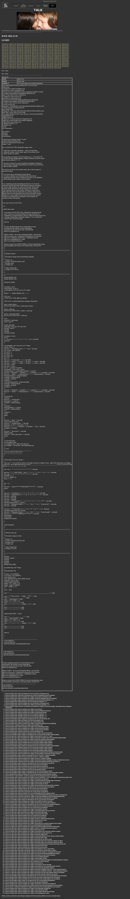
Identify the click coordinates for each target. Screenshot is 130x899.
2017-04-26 (35, 63)
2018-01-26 (35, 61)
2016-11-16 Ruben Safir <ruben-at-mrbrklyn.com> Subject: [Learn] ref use (23, 821)
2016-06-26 (42, 64)
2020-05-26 (27, 56)
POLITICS (31, 5)
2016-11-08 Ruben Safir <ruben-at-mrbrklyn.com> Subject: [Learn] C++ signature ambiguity (28, 758)
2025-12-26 (65, 44)
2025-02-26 (5, 47)
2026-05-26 (27, 44)
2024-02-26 (27, 48)
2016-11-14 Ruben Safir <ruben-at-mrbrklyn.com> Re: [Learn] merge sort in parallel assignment (29, 806)
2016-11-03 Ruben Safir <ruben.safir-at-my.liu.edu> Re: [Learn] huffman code (24, 722)
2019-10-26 (12, 58)
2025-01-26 (12, 47)
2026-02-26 (50, 44)
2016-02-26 (5, 66)
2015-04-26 (12, 67)
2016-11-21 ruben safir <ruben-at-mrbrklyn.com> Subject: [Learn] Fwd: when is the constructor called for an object (34, 840)
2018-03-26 (20, 61)
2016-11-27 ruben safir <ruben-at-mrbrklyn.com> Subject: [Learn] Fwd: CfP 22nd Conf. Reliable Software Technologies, (35, 872)
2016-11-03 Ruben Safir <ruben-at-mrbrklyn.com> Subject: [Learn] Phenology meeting (26, 726)
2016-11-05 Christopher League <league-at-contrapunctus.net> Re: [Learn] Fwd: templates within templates (32, 734)
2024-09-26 (42, 47)
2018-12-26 (20, 60)
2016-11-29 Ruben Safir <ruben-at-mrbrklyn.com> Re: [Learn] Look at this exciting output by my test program (32, 877)
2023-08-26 (5, 50)
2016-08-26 (27, 64)
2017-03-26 (42, 63)
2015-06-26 (65, 66)
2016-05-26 (50, 64)
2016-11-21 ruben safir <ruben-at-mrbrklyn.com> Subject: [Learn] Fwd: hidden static (26, 834)
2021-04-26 (12, 55)
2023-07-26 (12, 50)
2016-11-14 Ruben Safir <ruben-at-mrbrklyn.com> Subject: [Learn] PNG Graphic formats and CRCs (30, 810)
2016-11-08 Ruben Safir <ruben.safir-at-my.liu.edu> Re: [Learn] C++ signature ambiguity (27, 756)
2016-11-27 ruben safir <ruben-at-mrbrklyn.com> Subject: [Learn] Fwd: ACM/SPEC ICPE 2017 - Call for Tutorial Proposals (35, 869)
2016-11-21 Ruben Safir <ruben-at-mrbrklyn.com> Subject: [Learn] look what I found (26, 845)
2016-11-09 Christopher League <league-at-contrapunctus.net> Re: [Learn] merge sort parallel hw (29, 763)
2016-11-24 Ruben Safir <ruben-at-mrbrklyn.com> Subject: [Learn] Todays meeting (26, 858)
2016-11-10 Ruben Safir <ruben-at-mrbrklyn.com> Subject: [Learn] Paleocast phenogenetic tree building (31, 798)
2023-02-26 (50, 50)
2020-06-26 (20, 56)
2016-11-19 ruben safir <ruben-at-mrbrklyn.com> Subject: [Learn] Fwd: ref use (25, 829)
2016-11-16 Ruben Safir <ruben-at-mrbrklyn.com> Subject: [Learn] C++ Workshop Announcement (29, 818)
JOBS (38, 5)
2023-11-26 (50, 48)
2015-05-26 (5, 67)
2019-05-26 (50, 58)
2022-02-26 (5, 53)
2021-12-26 (20, 53)
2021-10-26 (35, 53)
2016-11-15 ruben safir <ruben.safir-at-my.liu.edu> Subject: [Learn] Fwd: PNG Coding (26, 814)
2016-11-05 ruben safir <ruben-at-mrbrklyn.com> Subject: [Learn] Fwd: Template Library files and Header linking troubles (35, 737)
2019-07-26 (35, 58)
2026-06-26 (20, 44)
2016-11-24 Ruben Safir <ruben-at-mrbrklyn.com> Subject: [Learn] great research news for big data (30, 855)
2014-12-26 (42, 67)
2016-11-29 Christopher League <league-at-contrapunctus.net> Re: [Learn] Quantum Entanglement (30, 880)
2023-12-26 (42, 48)
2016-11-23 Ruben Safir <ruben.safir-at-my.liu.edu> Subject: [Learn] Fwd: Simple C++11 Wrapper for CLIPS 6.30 (33, 852)
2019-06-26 (42, 58)
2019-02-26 (5, 60)
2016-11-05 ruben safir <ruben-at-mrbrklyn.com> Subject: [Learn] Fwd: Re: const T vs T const (28, 736)
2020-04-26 (35, 56)
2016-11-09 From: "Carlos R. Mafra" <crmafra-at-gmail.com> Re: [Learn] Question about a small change (31, 775)
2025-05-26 (50, 45)
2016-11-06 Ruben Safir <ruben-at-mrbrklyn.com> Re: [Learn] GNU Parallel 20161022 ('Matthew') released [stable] (34, 752)
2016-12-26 (65, 63)
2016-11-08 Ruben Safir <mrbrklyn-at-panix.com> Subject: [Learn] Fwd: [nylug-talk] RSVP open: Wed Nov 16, (32, 761)
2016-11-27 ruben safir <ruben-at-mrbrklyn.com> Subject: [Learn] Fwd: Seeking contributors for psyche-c (31, 874)
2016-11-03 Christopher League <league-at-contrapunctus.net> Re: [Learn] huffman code (27, 718)
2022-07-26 (35, 52)
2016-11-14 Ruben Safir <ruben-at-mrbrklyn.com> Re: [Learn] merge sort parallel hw (26, 807)
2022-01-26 (12, 53)
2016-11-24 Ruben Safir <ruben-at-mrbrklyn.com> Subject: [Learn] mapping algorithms (27, 856)
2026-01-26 (57, 44)
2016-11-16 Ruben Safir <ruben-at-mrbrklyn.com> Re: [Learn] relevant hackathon (25, 817)
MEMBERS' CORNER (45, 6)
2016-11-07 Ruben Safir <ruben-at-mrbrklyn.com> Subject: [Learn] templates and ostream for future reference (33, 753)
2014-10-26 (57, 67)
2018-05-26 (5, 61)
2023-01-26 (57, 50)
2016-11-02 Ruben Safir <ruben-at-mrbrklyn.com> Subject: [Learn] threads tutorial (26, 712)
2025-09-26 (20, 45)
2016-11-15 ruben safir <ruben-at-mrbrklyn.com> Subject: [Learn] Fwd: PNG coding (26, 812)
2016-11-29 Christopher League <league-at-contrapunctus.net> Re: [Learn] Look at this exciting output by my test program (36, 875)
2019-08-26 (27, 58)
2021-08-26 (50, 53)
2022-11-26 (5, 52)
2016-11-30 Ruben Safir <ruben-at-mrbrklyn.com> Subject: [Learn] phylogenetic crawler (27, 893)
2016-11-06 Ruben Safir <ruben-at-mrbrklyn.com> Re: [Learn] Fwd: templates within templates (29, 742)
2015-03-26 (20, 67)
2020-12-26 (42, 55)
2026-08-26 (5, 44)
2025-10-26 (12, 45)
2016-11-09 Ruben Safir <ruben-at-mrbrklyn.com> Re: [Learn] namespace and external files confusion (31, 774)
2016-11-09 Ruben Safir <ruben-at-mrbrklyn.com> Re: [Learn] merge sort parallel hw (26, 764)
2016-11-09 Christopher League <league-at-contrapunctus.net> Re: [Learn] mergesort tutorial (28, 771)
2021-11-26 (27, 53)
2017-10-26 (57, 61)
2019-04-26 (57, 58)
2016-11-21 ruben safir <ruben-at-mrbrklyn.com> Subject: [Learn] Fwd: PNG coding (26, 837)
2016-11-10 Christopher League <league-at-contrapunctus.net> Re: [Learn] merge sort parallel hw (29, 787)
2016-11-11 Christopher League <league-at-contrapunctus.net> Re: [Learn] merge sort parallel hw (29, 799)
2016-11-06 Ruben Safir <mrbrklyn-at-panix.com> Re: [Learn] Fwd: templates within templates (28, 741)
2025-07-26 (35, 45)
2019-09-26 (20, 58)
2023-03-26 (42, 50)
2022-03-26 (65, 52)
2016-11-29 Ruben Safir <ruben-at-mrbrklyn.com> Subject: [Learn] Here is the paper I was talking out (30, 883)
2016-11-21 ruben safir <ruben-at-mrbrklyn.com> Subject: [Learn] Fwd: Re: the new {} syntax (28, 839)
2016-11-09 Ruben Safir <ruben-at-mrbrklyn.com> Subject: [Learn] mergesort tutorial (26, 783)
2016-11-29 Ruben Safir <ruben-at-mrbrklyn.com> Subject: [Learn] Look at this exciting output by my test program (34, 885)
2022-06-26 (42, 52)
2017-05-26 (27, 63)
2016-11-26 (5, 64)
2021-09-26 (42, 53)
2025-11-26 (5, 45)
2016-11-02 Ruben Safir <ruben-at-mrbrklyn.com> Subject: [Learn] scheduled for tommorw (28, 710)
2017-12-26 (42, 61)
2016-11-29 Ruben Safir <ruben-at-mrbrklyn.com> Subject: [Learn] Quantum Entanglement (28, 888)
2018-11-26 (27, 60)
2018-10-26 (35, 60)
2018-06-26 (65, 60)
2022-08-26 (27, 52)
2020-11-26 (50, 55)
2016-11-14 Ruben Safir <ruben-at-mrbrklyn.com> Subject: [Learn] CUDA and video (26, 809)
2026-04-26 (35, 44)
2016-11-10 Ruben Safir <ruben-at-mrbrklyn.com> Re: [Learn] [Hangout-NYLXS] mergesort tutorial (30, 793)
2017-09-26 (65, 61)
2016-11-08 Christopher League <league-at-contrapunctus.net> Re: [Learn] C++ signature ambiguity (30, 755)
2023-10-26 (57, 48)
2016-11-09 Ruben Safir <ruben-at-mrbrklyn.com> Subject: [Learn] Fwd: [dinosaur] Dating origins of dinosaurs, (33, 780)
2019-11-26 (5, 58)
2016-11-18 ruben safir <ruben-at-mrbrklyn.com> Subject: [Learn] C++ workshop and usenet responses (31, 828)
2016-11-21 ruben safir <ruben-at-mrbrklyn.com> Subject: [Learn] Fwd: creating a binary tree (28, 833)
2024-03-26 (20, 48)
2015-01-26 (35, 67)
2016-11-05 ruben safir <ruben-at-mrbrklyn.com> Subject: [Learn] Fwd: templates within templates (30, 739)
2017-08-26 (5, 63)
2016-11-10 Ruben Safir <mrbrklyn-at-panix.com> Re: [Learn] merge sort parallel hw (26, 788)
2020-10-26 (57, 55)
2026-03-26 (42, 44)
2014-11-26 (50, 67)
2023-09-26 (65, 48)
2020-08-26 (5, 56)
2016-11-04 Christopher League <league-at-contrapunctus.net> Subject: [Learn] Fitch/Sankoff (28, 733)
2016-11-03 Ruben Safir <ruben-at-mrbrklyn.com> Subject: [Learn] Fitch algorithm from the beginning (30, 723)
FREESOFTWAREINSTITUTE (23, 5)
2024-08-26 (50, 47)
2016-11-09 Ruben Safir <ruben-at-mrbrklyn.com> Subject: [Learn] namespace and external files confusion (32, 785)
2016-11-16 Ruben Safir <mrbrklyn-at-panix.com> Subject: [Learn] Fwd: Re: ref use (26, 820)
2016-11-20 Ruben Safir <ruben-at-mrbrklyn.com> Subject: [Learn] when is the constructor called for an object (32, 831)
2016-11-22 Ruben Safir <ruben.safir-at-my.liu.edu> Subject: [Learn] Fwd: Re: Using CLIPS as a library (30, 850)
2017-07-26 (12, 63)
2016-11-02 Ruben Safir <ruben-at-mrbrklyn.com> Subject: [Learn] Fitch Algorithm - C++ (27, 704)
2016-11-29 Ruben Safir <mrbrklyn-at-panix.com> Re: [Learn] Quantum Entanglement (26, 882)
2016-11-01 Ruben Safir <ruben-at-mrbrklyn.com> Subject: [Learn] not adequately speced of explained (31, 698)
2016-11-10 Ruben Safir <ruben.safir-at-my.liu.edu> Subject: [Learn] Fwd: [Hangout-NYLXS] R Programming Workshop (34, 796)
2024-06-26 (65, 47)
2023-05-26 (27, 50)
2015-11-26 (27, 66)
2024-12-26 (20, 47)
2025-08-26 (27, 45)
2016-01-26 (12, 66)
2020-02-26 (50, 56)
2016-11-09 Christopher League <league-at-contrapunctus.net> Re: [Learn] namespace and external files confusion (34, 772)
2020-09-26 (65, 55)
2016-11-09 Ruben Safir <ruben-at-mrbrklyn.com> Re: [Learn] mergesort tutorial (25, 769)
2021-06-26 (65, 53)
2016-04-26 (57, 64)
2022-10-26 (12, 52)
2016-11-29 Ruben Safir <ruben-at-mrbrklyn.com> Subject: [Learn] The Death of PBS (26, 890)
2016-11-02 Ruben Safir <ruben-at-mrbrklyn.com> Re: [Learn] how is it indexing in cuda (27, 703)
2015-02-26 (27, 67)
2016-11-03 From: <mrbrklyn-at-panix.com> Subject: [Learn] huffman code (24, 725)
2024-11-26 (27, 47)
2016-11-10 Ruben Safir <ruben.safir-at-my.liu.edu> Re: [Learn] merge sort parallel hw (26, 791)
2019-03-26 (65, 58)
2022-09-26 (20, 52)
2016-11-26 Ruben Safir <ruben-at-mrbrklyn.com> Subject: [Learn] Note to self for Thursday (28, 864)
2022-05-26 (50, 52)
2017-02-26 (50, 63)
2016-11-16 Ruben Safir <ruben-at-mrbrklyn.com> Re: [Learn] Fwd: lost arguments (26, 815)
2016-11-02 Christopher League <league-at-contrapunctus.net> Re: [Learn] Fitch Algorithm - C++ (29, 700)
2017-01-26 (57, 63)
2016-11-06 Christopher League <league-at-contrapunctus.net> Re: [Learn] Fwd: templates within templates (32, 745)
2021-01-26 (35, 55)
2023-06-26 (20, 50)
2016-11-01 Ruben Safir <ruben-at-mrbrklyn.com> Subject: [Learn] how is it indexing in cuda (28, 697)
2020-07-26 (12, 56)
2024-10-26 (35, 47)
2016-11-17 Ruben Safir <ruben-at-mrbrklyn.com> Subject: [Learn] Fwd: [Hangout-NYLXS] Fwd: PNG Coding (32, 826)
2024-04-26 (12, 48)
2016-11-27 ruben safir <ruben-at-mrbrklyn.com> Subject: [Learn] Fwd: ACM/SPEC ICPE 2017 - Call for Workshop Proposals (36, 871)
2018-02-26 (27, 61)
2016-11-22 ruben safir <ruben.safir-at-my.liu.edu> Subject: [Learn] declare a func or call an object (29, 848)
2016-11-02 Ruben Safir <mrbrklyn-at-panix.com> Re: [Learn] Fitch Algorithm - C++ (26, 701)
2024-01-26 (35, 48)
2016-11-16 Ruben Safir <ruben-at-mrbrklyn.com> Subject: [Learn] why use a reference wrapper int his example (33, 823)
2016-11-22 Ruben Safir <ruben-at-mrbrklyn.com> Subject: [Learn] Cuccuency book (26, 847)
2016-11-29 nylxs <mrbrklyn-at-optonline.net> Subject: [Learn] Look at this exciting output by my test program (32, 886)
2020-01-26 (57, 56)
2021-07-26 (57, 53)
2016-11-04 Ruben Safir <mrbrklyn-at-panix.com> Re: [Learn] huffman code (24, 731)
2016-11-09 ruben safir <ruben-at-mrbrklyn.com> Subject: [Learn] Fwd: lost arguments (27, 779)
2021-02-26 (27, 55)
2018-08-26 (50, 60)
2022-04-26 (57, 52)
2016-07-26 (35, 64)
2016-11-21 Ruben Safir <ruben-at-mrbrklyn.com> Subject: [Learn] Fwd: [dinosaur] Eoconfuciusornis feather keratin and (35, 844)
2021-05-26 (5, 55)
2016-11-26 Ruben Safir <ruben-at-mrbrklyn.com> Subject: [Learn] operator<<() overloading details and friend (32, 866)
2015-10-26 (35, 66)
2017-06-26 (20, 63)
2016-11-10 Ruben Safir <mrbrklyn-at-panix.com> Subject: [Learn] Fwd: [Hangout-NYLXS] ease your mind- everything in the (36, 794)
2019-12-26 (65, 56)
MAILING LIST (53, 6)
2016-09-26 (20, 64)
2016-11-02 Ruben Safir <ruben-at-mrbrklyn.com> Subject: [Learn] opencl (23, 709)
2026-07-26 (12, 44)
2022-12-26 (65, 50)
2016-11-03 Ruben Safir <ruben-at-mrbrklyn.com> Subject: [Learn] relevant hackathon (27, 728)
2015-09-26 (42, 66)
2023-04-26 (35, 50)
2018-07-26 (57, 60)
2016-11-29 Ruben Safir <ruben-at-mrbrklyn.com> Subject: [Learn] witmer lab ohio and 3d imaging (29, 891)
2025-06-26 (42, 45)
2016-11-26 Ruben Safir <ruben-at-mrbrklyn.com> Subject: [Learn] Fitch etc (24, 863)
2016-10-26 (12, 64)
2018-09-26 (42, 60)
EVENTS (16, 5)
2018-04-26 (12, 61)
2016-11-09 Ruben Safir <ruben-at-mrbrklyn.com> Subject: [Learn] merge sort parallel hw (27, 782)
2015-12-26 (20, 66)
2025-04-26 (57, 45)
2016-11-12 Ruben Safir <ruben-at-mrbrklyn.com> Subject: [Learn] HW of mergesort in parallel (29, 801)
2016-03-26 (65, 64)
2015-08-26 (50, 66)
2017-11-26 (50, 61)
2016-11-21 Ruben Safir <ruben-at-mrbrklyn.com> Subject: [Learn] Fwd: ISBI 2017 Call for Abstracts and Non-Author (34, 836)
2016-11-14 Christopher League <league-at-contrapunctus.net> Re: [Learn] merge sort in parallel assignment (32, 804)
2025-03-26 (65, 45)
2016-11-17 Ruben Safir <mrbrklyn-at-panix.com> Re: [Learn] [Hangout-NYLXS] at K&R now (28, 825)
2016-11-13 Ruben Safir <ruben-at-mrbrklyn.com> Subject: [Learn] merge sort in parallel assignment (30, 802)
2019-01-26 (12, 60)
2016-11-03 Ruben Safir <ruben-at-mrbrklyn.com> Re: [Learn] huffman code (24, 720)
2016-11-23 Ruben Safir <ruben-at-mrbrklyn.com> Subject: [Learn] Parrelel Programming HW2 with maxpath (32, 853)
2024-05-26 (5, 48)
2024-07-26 (57, 47)
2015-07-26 (57, 66)
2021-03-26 (20, 55)
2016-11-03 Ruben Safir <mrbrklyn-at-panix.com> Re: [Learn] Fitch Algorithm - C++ (26, 714)
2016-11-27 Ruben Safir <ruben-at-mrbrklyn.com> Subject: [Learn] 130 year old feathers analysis (29, 867)
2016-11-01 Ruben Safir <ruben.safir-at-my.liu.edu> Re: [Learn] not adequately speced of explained (30, 695)
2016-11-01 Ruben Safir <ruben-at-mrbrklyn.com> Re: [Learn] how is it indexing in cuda (27, 693)
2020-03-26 (42, 56)
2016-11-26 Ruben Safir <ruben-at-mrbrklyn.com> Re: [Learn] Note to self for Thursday (27, 861)
